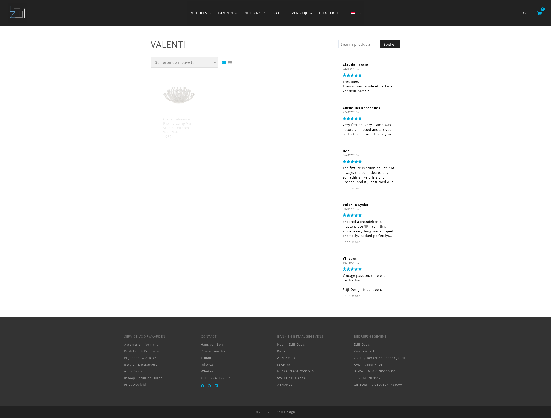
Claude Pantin (355, 64)
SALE (277, 13)
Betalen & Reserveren (142, 364)
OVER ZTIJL (298, 13)
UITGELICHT (329, 13)
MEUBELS (198, 13)
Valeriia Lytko (355, 204)
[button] (209, 13)
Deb (346, 151)
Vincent (350, 258)
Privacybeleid (135, 384)
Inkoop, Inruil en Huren (143, 378)
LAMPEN (225, 13)
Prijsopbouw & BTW (140, 358)
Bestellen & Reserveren (143, 351)
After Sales (133, 371)
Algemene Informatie (141, 344)
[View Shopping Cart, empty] (539, 13)
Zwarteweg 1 (364, 351)
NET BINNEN (255, 13)
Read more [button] (351, 188)
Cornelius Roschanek (362, 108)
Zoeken (390, 44)
